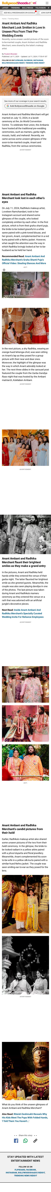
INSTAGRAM (38, 60)
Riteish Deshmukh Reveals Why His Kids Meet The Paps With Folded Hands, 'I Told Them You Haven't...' (25, 1117)
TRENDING (15, 8)
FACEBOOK (28, 60)
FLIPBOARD (18, 60)
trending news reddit (25, 1175)
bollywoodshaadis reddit (31, 1172)
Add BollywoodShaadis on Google (27, 106)
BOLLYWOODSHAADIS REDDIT (13, 63)
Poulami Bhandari (10, 54)
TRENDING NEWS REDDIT (35, 63)
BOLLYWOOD (27, 8)
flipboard (20, 1170)
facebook (31, 1170)
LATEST (5, 8)
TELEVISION (40, 8)
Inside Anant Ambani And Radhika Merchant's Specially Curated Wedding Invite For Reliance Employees (23, 613)
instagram (11, 1172)
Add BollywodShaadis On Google (19, 13)
